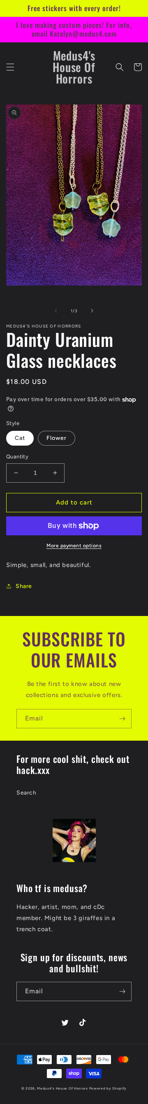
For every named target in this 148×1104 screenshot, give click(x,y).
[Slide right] (92, 311)
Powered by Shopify (108, 1088)
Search (26, 792)
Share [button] (24, 586)
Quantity (17, 456)
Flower (56, 438)
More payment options (74, 546)
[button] (10, 67)
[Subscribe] (122, 718)
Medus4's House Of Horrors (62, 1088)
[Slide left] (56, 311)
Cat (20, 438)
